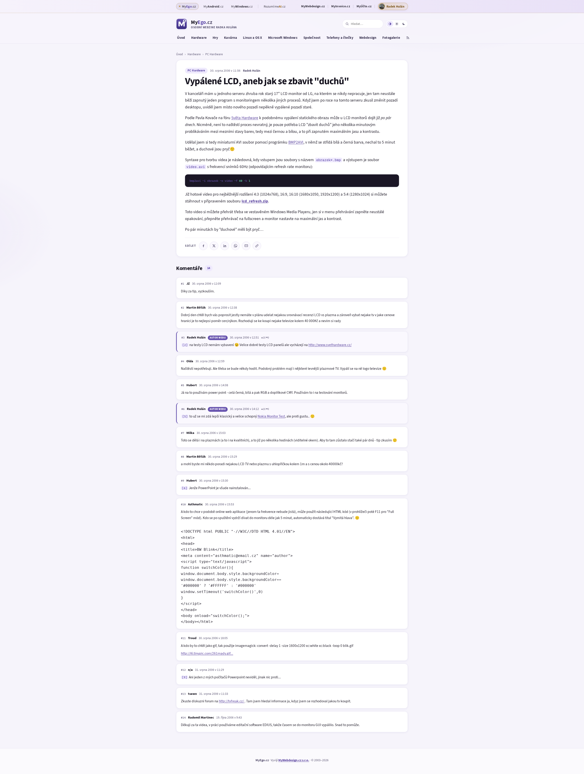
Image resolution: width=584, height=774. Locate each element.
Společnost (312, 37)
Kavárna (230, 37)
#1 (182, 283)
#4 (182, 361)
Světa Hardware (244, 118)
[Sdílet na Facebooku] (203, 245)
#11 (183, 638)
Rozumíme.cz (275, 6)
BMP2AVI (295, 142)
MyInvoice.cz (340, 6)
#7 (182, 433)
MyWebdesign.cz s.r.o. (293, 760)
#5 (182, 385)
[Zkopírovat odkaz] (257, 245)
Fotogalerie (391, 37)
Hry (215, 37)
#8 (182, 456)
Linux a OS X (252, 37)
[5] (185, 416)
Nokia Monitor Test (271, 416)
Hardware (199, 37)
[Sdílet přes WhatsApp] (235, 245)
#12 (183, 670)
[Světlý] (396, 24)
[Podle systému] (389, 24)
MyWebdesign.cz (313, 6)
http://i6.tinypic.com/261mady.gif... (207, 653)
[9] (184, 677)
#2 (182, 307)
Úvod (181, 37)
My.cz (213, 6)
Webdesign (367, 37)
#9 (182, 480)
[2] (185, 345)
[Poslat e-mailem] (246, 245)
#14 (183, 717)
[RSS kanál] (407, 38)
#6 (183, 409)
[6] (184, 488)
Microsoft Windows (282, 37)
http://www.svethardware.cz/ (330, 344)
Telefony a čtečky (339, 37)
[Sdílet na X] (214, 245)
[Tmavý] (403, 24)
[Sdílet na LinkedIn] (224, 245)
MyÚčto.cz (364, 6)
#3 (183, 337)
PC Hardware (214, 54)
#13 (183, 693)
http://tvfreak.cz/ (232, 701)
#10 (183, 504)
